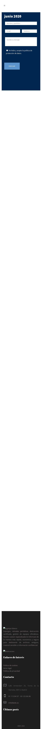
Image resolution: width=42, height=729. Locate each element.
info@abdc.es (13, 703)
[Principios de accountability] (21, 498)
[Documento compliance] (21, 180)
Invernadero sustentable (13, 453)
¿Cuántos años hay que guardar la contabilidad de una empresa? (21, 322)
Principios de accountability (15, 512)
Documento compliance (20, 193)
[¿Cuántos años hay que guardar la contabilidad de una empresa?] (21, 306)
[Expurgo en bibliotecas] (21, 560)
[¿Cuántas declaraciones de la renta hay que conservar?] (21, 110)
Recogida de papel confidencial (17, 386)
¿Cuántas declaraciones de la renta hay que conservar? (21, 128)
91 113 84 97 (13, 696)
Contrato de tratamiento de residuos (15, 257)
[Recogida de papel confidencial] (21, 371)
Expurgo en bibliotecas (20, 572)
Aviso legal (7, 668)
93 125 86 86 (25, 696)
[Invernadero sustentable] (21, 437)
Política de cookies (10, 665)
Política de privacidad (11, 671)
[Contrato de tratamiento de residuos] (21, 241)
